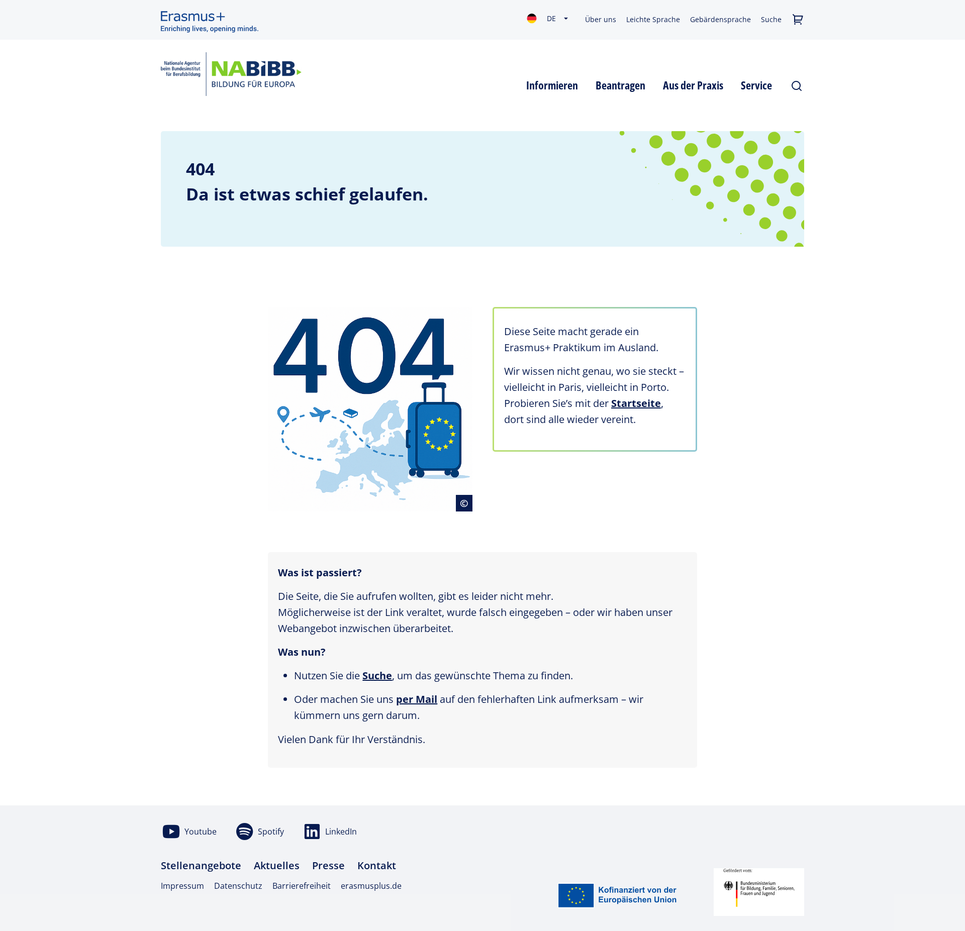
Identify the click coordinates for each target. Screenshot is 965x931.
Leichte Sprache (653, 19)
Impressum (182, 885)
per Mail (416, 699)
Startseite (636, 403)
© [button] (466, 503)
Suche (771, 19)
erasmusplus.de (371, 885)
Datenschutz (238, 885)
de (551, 18)
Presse (328, 865)
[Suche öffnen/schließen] (797, 84)
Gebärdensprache (720, 19)
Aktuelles (277, 865)
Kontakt (376, 865)
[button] (798, 20)
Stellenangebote (201, 865)
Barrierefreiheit (301, 885)
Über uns (600, 19)
